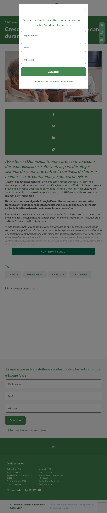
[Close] (85, 9)
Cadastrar (53, 71)
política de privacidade (63, 81)
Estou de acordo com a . (54, 81)
